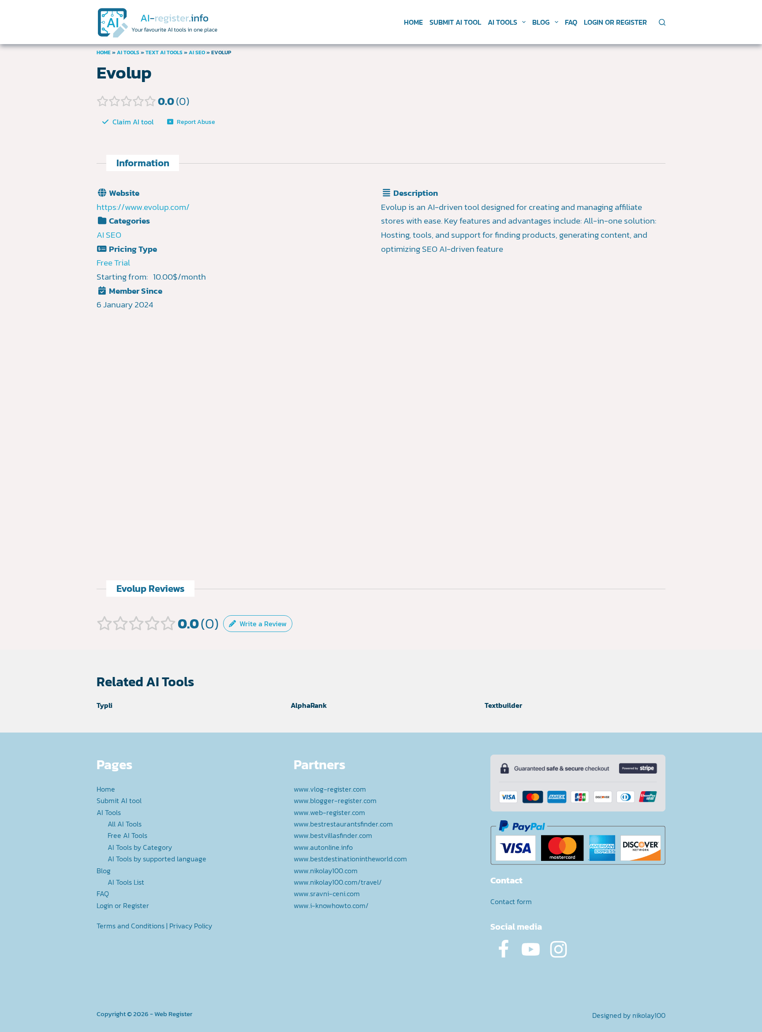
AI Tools (502, 22)
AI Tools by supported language (157, 858)
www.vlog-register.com (330, 789)
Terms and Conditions (130, 925)
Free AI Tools (127, 835)
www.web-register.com (329, 812)
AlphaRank (309, 705)
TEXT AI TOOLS (164, 52)
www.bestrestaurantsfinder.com (343, 824)
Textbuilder (503, 705)
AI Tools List (126, 882)
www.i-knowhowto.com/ (331, 905)
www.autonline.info (323, 847)
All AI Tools (125, 824)
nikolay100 (648, 1015)
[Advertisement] (523, 351)
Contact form (511, 901)
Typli (104, 705)
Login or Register (615, 22)
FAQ (571, 22)
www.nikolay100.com (326, 870)
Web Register (173, 1014)
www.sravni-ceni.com (327, 893)
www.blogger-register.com (335, 800)
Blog (540, 22)
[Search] (662, 22)
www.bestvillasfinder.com (333, 835)
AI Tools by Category (140, 847)
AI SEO (197, 52)
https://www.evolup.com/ (143, 207)
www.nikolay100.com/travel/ (338, 882)
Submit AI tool (455, 22)
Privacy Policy (190, 925)
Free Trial (113, 262)
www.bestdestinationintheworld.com (350, 858)
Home (413, 22)
